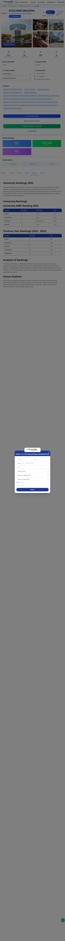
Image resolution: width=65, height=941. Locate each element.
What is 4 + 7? (20, 482)
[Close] (49, 452)
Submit (32, 489)
